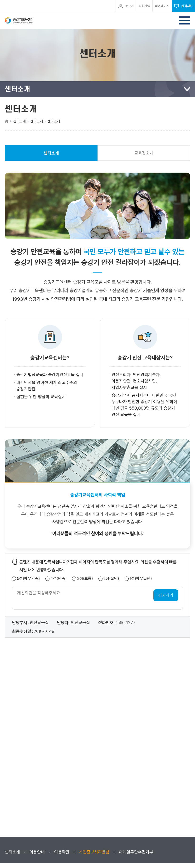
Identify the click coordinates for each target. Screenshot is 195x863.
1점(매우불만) (141, 578)
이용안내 (37, 851)
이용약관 (61, 851)
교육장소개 (143, 152)
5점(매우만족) (28, 578)
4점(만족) (58, 578)
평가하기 (165, 595)
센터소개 (51, 155)
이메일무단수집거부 (136, 851)
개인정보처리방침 (94, 851)
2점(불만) (111, 578)
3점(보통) (85, 578)
